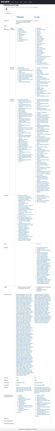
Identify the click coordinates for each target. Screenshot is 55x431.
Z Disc (38, 46)
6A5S (17, 389)
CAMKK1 (24, 302)
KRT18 (31, 330)
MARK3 (22, 335)
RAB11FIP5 (23, 353)
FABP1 (43, 302)
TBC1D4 (31, 366)
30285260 (27, 288)
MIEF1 (25, 336)
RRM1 (17, 358)
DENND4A (22, 313)
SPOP (24, 362)
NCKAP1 (21, 339)
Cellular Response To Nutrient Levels (24, 123)
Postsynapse (39, 61)
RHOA (49, 316)
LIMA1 (26, 331)
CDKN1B (24, 304)
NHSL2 (27, 340)
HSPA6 (43, 306)
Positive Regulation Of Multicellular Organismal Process (43, 413)
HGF (30, 321)
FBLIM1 (46, 302)
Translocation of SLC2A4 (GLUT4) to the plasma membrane (25, 198)
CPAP (23, 310)
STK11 (24, 365)
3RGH (46, 390)
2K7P (35, 389)
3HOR (41, 390)
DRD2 (46, 301)
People (20, 2)
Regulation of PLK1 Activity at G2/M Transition (24, 201)
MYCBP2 (24, 338)
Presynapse (20, 41)
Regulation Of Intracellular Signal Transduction (43, 401)
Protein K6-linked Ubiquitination (24, 156)
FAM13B (30, 317)
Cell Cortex (39, 42)
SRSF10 (18, 365)
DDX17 (27, 312)
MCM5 (25, 335)
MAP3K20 (27, 334)
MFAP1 (17, 336)
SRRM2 (28, 363)
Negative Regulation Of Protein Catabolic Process (43, 127)
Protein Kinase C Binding (23, 69)
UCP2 (17, 372)
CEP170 (28, 304)
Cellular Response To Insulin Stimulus (24, 125)
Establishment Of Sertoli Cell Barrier (43, 165)
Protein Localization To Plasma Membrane (43, 160)
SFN (31, 358)
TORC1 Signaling (22, 131)
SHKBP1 (26, 359)
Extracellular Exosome (23, 39)
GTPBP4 (29, 320)
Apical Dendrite (40, 60)
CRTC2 (17, 311)
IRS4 (26, 326)
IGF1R (24, 325)
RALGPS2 (28, 354)
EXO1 (26, 317)
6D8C (41, 391)
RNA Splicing (21, 401)
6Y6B (28, 390)
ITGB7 (44, 307)
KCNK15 (24, 327)
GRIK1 (48, 303)
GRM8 (47, 304)
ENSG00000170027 (20, 382)
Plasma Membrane (40, 38)
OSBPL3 (25, 342)
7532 (17, 377)
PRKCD (21, 349)
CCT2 (22, 303)
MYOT (46, 311)
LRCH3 (17, 333)
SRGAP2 (18, 363)
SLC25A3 (26, 361)
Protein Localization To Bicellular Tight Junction (43, 174)
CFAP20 (25, 306)
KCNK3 (27, 327)
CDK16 (17, 304)
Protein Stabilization (22, 148)
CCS (20, 303)
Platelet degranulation (41, 195)
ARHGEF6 (26, 298)
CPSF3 (26, 310)
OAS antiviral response (41, 201)
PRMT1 (24, 351)
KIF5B (20, 330)
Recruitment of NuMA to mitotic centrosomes (25, 212)
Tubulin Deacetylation (41, 162)
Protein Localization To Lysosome (25, 154)
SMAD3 (39, 318)
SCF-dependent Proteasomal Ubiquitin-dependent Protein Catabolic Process (24, 120)
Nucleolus (39, 32)
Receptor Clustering (41, 136)
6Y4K (25, 390)
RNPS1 (28, 357)
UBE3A (30, 371)
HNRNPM (28, 322)
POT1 (24, 347)
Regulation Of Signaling (41, 399)
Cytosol (20, 33)
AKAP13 (24, 295)
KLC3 (28, 330)
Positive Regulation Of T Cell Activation (24, 152)
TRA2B (25, 370)
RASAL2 (22, 356)
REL (43, 316)
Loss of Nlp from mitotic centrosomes (23, 203)
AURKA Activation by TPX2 (24, 223)
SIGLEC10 (48, 317)
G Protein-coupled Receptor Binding (42, 68)
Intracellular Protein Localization (25, 113)
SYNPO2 (18, 366)
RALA (41, 316)
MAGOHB (18, 334)
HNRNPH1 (23, 322)
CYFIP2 (17, 312)
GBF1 (17, 320)
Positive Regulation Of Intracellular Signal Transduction (43, 411)
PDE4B (39, 313)
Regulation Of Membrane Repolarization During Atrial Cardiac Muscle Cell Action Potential (42, 178)
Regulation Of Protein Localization (25, 127)
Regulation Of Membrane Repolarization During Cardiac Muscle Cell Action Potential (43, 183)
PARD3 (26, 343)
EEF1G (24, 316)
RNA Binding (21, 67)
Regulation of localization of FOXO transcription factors (25, 225)
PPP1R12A (21, 348)
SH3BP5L (22, 359)
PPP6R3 (25, 348)
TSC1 (28, 370)
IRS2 (23, 326)
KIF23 (17, 330)
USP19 (37, 322)
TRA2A (21, 370)
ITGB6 (41, 307)
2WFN (46, 389)
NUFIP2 (17, 342)
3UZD (20, 387)
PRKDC (17, 351)
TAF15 (24, 366)
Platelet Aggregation (41, 156)
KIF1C (29, 329)
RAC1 (38, 316)
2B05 (17, 387)
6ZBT (30, 390)
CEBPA (46, 299)
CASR (43, 298)
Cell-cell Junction (40, 39)
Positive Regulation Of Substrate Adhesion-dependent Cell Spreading (43, 169)
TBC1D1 (27, 366)
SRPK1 (21, 363)
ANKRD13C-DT (37, 295)
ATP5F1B (22, 299)
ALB (30, 295)
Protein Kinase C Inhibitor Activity (25, 74)
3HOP (38, 390)
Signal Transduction (22, 112)
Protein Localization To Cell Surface (42, 123)
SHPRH (30, 359)
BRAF (32, 301)
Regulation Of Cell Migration (42, 118)
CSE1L (24, 311)
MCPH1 (44, 310)
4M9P (49, 390)
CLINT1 (21, 308)
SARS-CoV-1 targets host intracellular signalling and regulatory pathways (23, 229)
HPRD (7, 13)
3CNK (49, 389)
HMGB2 (36, 306)
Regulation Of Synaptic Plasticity (25, 147)
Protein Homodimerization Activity (44, 81)
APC (42, 295)
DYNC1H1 (25, 315)
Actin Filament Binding (41, 90)
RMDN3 (24, 357)
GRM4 (38, 304)
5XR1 (38, 391)
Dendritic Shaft (40, 54)
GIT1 (20, 320)
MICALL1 (21, 336)
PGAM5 (21, 344)
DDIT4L (40, 301)
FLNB (38, 303)
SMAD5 (42, 318)
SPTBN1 (28, 362)
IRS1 (21, 326)
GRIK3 (35, 304)
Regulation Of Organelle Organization (23, 410)
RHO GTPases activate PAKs (43, 200)
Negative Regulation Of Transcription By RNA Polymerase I (44, 110)
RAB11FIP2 (18, 353)
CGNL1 (17, 307)
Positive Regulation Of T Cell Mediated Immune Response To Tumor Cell (25, 106)
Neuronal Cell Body (41, 52)
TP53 (28, 368)
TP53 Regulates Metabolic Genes (25, 218)
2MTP (41, 389)
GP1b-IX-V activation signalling (43, 196)
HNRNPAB (18, 322)
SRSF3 (21, 365)
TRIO (48, 321)
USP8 (26, 372)
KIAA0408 (18, 329)
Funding (25, 2)
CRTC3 (20, 311)
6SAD (23, 390)
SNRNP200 (18, 362)
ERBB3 (38, 302)
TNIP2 (35, 321)
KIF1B (26, 329)
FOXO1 (26, 318)
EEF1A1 (20, 316)
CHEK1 (24, 307)
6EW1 (43, 391)
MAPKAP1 (18, 335)
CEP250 (18, 306)
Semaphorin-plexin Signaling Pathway (42, 158)
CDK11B (29, 303)
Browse (16, 2)
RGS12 (30, 356)
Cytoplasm (20, 29)
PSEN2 (47, 315)
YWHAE (24, 374)
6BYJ (20, 389)
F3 (41, 302)
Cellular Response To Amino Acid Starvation (25, 129)
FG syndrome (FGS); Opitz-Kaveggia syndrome (42, 248)
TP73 (38, 321)
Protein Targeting (21, 111)
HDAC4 (20, 321)
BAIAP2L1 (22, 301)
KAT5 (21, 327)
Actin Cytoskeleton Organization (43, 117)
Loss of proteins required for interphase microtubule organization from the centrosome (25, 209)
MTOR (44, 311)
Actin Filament (40, 37)
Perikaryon (39, 55)
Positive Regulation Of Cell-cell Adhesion (24, 117)
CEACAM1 (42, 299)
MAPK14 (40, 310)
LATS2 (20, 331)
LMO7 (29, 331)
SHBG (44, 317)
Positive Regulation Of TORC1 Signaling (24, 160)
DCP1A (24, 312)
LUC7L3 (29, 333)
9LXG (38, 392)
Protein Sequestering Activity (24, 81)
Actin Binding (39, 71)
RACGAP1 (18, 354)
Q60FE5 (39, 385)
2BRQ (41, 387)
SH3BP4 (18, 359)
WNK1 (32, 372)
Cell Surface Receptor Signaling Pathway (43, 407)
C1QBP (17, 302)
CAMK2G (40, 298)
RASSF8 (26, 356)
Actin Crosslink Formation (42, 153)
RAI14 (25, 354)
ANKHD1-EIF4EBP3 (20, 297)
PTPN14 (27, 352)
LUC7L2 (26, 333)
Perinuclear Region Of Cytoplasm (43, 56)
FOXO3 (29, 318)
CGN (30, 306)
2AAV (35, 387)
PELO (42, 313)
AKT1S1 (27, 295)
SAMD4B (25, 358)
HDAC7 (23, 321)
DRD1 (44, 301)
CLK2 (27, 308)
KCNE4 (47, 307)
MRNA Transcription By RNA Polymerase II (43, 132)
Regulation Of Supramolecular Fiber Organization (24, 399)
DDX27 (31, 312)
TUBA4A (18, 371)
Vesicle (19, 37)
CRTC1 (29, 310)
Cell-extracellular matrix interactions (41, 198)
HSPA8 (25, 324)
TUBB (21, 371)
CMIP (35, 301)
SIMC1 (22, 361)
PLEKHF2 (36, 315)
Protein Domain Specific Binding (25, 75)
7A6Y (22, 391)
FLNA (37, 17)
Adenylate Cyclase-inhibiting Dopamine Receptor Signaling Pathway (43, 101)
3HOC (35, 390)
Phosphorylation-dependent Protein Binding (25, 80)
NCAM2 (17, 339)
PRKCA (29, 348)
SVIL (27, 365)
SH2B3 (41, 317)
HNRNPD (40, 306)
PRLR (21, 351)
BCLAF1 (26, 301)
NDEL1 (17, 340)
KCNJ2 (35, 308)
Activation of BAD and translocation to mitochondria (24, 196)
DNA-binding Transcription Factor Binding (43, 94)
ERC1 (20, 317)
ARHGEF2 (21, 298)
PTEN (35, 316)
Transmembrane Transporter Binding (42, 83)
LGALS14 (43, 308)
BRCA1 (45, 297)
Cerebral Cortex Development (43, 115)
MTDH (47, 310)
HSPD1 (21, 325)
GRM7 (44, 304)
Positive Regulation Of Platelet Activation (43, 106)
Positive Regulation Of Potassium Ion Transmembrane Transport (44, 172)
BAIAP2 (18, 301)
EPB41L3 (31, 316)
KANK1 (17, 327)
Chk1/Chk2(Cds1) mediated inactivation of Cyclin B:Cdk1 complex (24, 221)
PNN (22, 347)
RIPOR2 (21, 357)
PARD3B (30, 343)
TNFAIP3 (25, 368)
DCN (38, 301)
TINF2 (30, 367)
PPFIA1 (27, 347)
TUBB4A (25, 371)
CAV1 (46, 298)
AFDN (20, 295)
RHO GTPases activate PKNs (24, 217)
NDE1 (29, 339)
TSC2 (31, 370)
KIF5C (23, 330)
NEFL (24, 340)
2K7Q (38, 389)
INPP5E (18, 326)
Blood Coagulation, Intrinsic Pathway (42, 104)
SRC (31, 362)
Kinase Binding (40, 76)
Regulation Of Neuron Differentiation (22, 140)
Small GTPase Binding (41, 78)
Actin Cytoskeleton (41, 43)
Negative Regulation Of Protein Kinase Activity (24, 109)
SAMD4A (21, 358)
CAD (21, 302)
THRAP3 (24, 367)
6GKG (17, 390)
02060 (35, 380)
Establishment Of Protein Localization (42, 147)
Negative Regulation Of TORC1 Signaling (24, 158)
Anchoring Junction (41, 59)
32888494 (39, 288)
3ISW (44, 390)
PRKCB (17, 349)
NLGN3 (39, 312)
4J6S (25, 387)
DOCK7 (20, 315)
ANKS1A (27, 297)
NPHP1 (42, 312)
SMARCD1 (30, 361)
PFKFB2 (18, 344)
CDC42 (35, 299)
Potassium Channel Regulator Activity (43, 74)
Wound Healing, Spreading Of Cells (43, 145)
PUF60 (30, 352)
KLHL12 (39, 308)
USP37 (23, 372)
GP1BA (44, 303)
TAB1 (21, 366)
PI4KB (29, 344)
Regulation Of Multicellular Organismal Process (42, 405)
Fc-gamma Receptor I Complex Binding (43, 80)
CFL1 (28, 306)
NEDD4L (21, 340)
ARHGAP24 (47, 295)
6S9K (20, 390)
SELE (39, 317)
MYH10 (27, 338)
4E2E (22, 387)
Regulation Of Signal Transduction (25, 115)
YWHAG (20, 17)
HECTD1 (27, 321)
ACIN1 (17, 295)
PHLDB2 (25, 344)
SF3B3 (28, 358)
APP (30, 297)
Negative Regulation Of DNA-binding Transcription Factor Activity (43, 142)
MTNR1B (40, 311)
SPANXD (46, 318)
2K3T (48, 387)
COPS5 (20, 310)
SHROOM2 (18, 361)
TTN (35, 322)
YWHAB (20, 374)
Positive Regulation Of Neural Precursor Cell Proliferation (43, 186)
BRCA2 (48, 297)
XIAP (43, 322)
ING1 (29, 325)
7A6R (20, 391)
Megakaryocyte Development (43, 125)
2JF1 (46, 387)
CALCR (35, 298)
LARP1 (17, 331)
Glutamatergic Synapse (41, 62)
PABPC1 (18, 343)
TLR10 (48, 320)
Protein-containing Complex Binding (42, 86)
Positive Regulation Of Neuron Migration (43, 191)
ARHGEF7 (30, 298)
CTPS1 (31, 311)
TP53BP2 (18, 370)
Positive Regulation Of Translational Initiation (23, 145)
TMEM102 (21, 368)
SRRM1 (25, 363)
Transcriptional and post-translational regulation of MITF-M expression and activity (25, 236)
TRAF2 (41, 321)
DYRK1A (29, 315)
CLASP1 (18, 308)
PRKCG (24, 349)
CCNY (17, 303)
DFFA (26, 313)
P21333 (36, 385)
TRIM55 (44, 321)
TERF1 (17, 367)
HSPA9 (28, 324)
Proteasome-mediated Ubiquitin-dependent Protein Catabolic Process (25, 137)
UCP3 (20, 372)
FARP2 (17, 318)
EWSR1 (23, 317)
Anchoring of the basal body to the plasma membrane (25, 215)
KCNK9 (30, 327)
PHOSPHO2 (46, 313)
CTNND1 (28, 311)
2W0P (43, 389)
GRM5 (41, 304)
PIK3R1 (21, 345)
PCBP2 (35, 313)
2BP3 (38, 387)
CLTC (17, 310)
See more (19, 412)
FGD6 (20, 318)
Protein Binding (21, 73)
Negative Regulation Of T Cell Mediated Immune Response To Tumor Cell (25, 102)
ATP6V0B (27, 299)
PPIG (17, 348)
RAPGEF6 (18, 356)
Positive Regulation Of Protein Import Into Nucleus (43, 129)
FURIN (41, 303)
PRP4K (30, 351)
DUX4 (35, 302)
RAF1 (22, 354)
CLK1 (24, 308)
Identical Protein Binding (23, 78)
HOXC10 (18, 324)
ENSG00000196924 (38, 382)
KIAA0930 (23, 329)
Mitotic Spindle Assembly (42, 163)
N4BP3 (31, 338)
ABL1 (27, 294)
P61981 (17, 385)
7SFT (49, 391)
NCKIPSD (26, 339)
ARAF (17, 298)
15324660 (35, 7)
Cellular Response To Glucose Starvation (24, 133)
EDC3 (17, 316)
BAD (30, 299)
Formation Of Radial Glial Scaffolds (42, 113)
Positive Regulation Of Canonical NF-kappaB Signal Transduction (43, 138)
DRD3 (49, 301)
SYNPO (30, 365)
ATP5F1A (18, 299)
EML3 (27, 316)
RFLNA (46, 316)
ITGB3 (35, 307)
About (12, 2)
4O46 (27, 387)
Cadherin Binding (40, 88)
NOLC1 (30, 340)
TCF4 (45, 320)
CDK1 (39, 299)
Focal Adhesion (21, 34)
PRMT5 (27, 351)
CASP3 (27, 302)
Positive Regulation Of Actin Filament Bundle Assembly (42, 120)
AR (43, 295)
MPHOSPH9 (29, 336)
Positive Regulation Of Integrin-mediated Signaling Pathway (43, 188)
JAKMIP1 (29, 326)
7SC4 (46, 391)
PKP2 (24, 345)
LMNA (46, 308)
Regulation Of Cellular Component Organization (25, 407)
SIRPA (35, 318)
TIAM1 (27, 367)
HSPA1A (22, 324)
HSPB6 (17, 325)
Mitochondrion (21, 30)
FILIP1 (35, 303)
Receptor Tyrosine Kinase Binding (25, 76)
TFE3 (20, 367)
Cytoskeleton (39, 36)
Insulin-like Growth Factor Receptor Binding (25, 71)
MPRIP (17, 338)
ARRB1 (35, 297)
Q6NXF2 (43, 385)
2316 (35, 377)
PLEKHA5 (18, 347)
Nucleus (20, 28)
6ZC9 (17, 391)
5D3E (30, 387)
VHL (40, 322)
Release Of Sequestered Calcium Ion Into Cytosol (43, 151)
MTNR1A (36, 311)
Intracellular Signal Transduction (43, 409)
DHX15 (28, 313)
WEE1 (29, 372)
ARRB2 (39, 297)
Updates (30, 2)
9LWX (35, 392)
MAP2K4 (36, 310)
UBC (28, 371)
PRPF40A (23, 352)
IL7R (27, 325)
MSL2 (20, 338)
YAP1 (17, 374)
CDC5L (25, 303)
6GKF (30, 389)
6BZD (25, 389)
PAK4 (24, 343)
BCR (29, 301)
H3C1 (17, 321)
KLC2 (26, 330)
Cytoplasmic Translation (23, 99)
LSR (20, 333)
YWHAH (28, 374)
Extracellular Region (41, 29)
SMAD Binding (40, 89)
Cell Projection (40, 51)
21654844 (29, 287)
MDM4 (29, 335)
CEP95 (21, 306)
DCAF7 (21, 312)
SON (22, 362)
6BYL (22, 389)
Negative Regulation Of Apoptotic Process (43, 134)
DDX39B (18, 313)
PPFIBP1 (31, 347)
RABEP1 (28, 353)
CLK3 (30, 308)
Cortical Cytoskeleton (41, 48)
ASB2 (42, 297)
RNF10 (35, 317)
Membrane (20, 36)
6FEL (27, 389)
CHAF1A (21, 307)
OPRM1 (46, 312)
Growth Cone (39, 47)
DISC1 (17, 315)
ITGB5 (38, 307)
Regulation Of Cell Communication (40, 396)
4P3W (35, 391)
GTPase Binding (40, 92)
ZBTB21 (21, 375)
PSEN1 (43, 315)
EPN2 (17, 317)
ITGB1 (46, 306)
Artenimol (39, 244)
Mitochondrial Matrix (22, 32)
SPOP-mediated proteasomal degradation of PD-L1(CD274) (24, 239)
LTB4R (22, 333)
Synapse (20, 38)
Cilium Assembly (40, 154)
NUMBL (21, 342)
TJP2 (17, 368)
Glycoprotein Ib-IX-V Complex (43, 64)
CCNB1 (48, 298)
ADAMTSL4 (46, 294)
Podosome (39, 28)
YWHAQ (18, 375)
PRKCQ (28, 349)
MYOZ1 (36, 312)
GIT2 (22, 320)
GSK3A (25, 320)
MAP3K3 (31, 334)
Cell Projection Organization (42, 116)
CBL (30, 302)
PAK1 (21, 343)
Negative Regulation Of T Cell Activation (24, 150)
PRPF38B (18, 352)
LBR (23, 331)
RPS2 (31, 357)
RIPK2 (17, 357)
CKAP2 (28, 307)
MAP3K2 (22, 334)
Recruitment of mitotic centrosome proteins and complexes (25, 206)
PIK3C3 (17, 345)
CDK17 (20, 304)
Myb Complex (39, 50)
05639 (17, 380)
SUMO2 (36, 320)
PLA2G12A (28, 345)
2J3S (43, 387)
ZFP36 (25, 375)
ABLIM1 (30, 294)
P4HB (28, 342)
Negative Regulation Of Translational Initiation (23, 142)
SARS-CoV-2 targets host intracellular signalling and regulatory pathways (23, 233)
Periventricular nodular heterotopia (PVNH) (44, 250)
